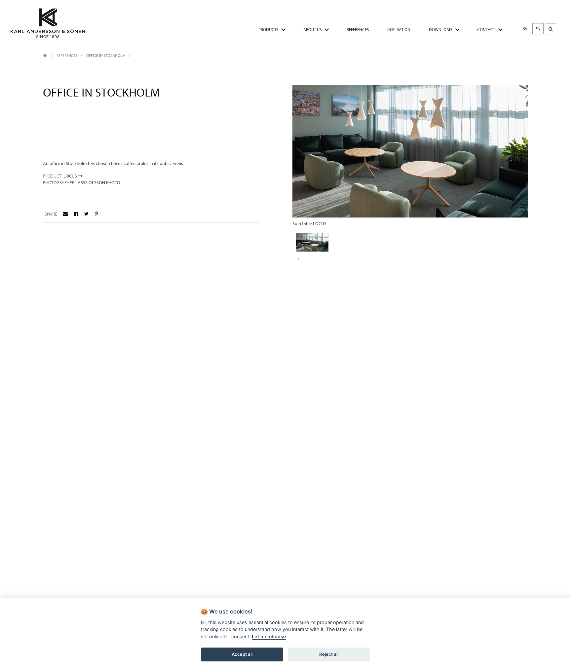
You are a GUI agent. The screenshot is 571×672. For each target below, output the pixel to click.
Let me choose (269, 636)
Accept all (242, 654)
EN (538, 28)
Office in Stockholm (106, 55)
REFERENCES (358, 29)
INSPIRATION (398, 29)
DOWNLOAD (440, 29)
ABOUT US (312, 29)
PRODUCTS (268, 29)
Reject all (328, 654)
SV (525, 28)
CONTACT (486, 29)
